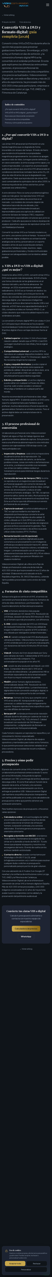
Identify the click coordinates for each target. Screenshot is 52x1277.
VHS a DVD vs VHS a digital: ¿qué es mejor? (21, 112)
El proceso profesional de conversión (19, 116)
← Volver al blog (8, 15)
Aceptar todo (15, 1263)
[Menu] (47, 4)
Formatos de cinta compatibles (17, 119)
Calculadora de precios (26, 928)
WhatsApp (26, 936)
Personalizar (26, 1269)
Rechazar (37, 1263)
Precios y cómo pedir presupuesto (18, 123)
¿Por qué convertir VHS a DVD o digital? (20, 109)
